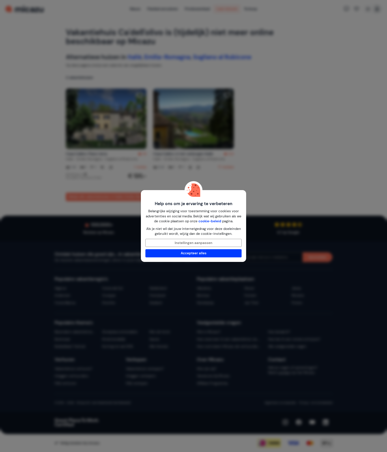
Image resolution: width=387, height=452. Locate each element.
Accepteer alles (193, 253)
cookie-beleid (209, 221)
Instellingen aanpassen (193, 243)
